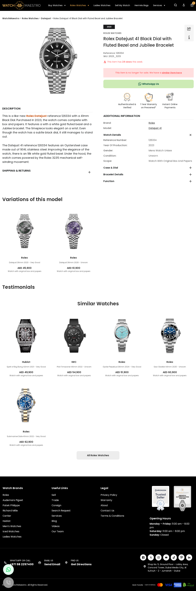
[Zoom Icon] (57, 60)
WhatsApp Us (150, 84)
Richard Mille (10, 510)
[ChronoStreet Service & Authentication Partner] (182, 498)
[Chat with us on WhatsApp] (8, 569)
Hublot (7, 521)
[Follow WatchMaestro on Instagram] (158, 557)
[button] (175, 6)
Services (157, 5)
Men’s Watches (12, 526)
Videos (56, 526)
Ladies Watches (102, 5)
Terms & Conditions (112, 516)
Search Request (61, 510)
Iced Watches (11, 531)
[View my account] (183, 6)
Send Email (52, 564)
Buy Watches (55, 5)
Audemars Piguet (13, 500)
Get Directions (81, 564)
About (104, 505)
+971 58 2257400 (22, 564)
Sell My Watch (122, 5)
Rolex (152, 123)
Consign (56, 505)
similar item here (172, 72)
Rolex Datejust (36, 116)
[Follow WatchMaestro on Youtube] (166, 557)
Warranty (106, 500)
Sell (54, 495)
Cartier (7, 516)
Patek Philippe (11, 505)
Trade (55, 500)
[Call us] (8, 582)
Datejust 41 (155, 128)
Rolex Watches (78, 5)
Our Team (58, 531)
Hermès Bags (142, 5)
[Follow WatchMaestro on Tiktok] (174, 557)
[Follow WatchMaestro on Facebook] (143, 557)
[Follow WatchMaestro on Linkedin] (189, 557)
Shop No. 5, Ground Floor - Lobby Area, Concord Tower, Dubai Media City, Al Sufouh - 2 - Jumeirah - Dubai (168, 567)
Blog (54, 521)
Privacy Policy (109, 495)
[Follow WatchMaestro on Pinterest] (181, 557)
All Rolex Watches (98, 455)
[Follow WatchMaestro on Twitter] (151, 557)
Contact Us (107, 510)
